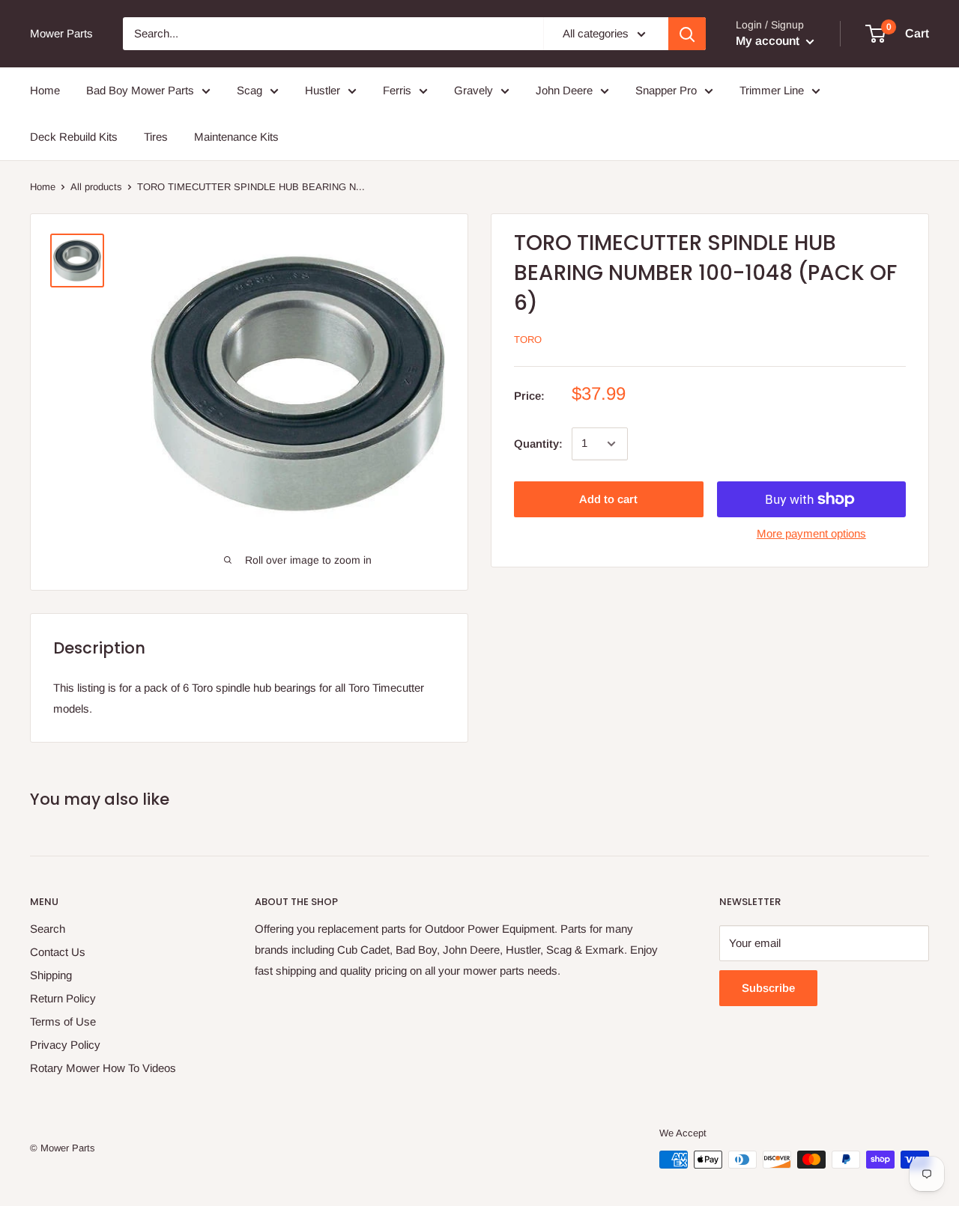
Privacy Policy (65, 1044)
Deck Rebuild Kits (74, 136)
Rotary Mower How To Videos (103, 1068)
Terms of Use (63, 1021)
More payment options (811, 533)
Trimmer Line (771, 90)
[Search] (687, 33)
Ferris (397, 90)
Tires (156, 136)
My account (769, 40)
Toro (528, 340)
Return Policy (63, 998)
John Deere (564, 90)
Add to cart (608, 499)
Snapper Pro (666, 90)
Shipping (51, 975)
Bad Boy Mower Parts (140, 90)
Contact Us (57, 951)
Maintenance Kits (236, 136)
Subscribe (768, 987)
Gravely (473, 90)
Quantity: (538, 443)
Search (47, 928)
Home (45, 90)
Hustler (322, 90)
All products (96, 186)
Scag (249, 90)
